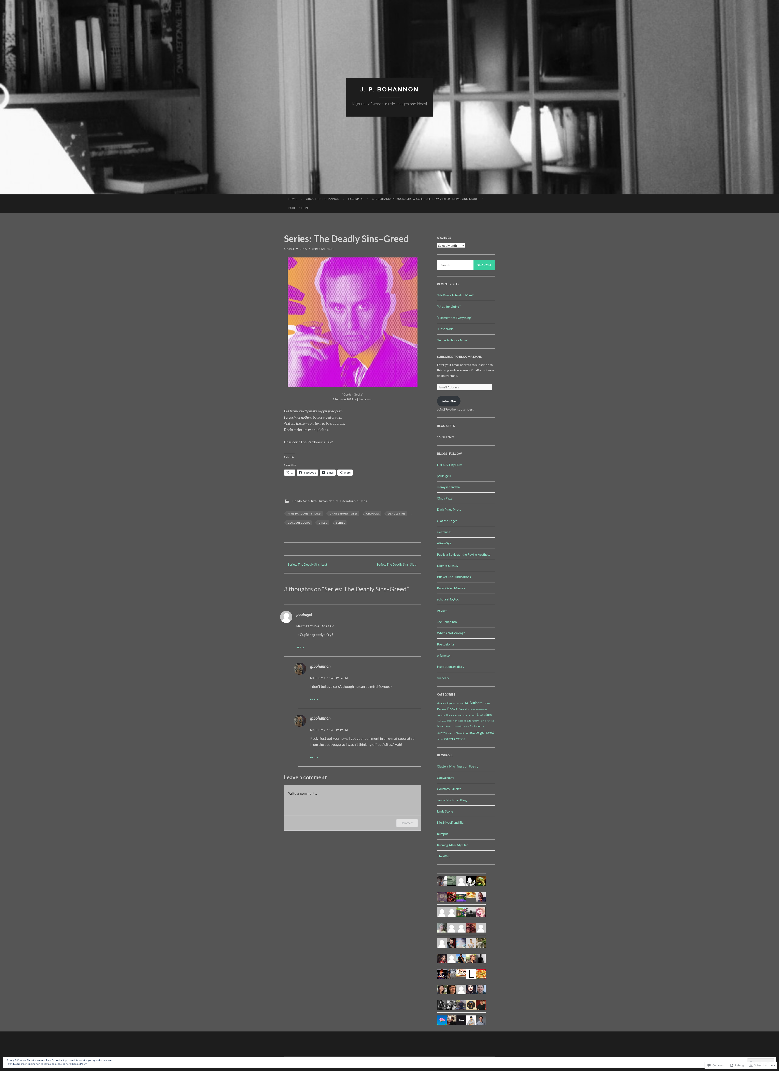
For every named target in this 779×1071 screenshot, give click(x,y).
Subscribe (449, 401)
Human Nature (328, 501)
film (313, 501)
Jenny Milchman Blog (452, 800)
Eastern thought (481, 710)
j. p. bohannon (389, 89)
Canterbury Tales (344, 513)
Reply (300, 647)
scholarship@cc (448, 599)
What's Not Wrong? (451, 633)
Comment (407, 823)
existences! (445, 532)
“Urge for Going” (449, 306)
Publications (299, 208)
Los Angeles (441, 721)
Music (440, 726)
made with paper (455, 720)
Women (439, 739)
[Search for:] (466, 265)
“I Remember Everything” (454, 317)
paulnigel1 (444, 476)
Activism (460, 703)
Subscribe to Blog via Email (459, 356)
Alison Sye (444, 543)
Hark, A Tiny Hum (449, 464)
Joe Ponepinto (447, 622)
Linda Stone (445, 811)
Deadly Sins (301, 501)
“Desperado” (446, 329)
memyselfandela (448, 487)
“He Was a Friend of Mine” (455, 295)
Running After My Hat (452, 845)
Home (292, 198)
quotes (362, 501)
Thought (460, 733)
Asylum (442, 610)
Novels (448, 726)
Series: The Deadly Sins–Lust (305, 564)
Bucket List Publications (454, 577)
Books (452, 709)
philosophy (458, 726)
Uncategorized (479, 732)
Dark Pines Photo (449, 509)
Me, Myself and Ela (450, 822)
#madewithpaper (446, 703)
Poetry (466, 726)
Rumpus (442, 834)
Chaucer (373, 513)
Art (466, 703)
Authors (475, 702)
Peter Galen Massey (451, 588)
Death (472, 710)
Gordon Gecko (299, 522)
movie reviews (487, 721)
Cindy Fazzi (445, 498)
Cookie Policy (79, 1063)
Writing (460, 739)
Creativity (463, 709)
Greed (323, 522)
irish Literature (469, 715)
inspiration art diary (450, 666)
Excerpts (355, 198)
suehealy (443, 678)
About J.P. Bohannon (322, 198)
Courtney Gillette (449, 789)
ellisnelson (444, 655)
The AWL (443, 856)
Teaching (451, 733)
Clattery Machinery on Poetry (457, 766)
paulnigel (304, 614)
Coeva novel (445, 777)
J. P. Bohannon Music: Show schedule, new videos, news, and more (425, 198)
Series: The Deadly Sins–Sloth (399, 564)
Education (441, 715)
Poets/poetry (477, 726)
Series (340, 522)
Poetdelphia (445, 644)
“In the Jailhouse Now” (452, 340)
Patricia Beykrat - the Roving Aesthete (463, 554)
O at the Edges (447, 521)
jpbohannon (323, 249)
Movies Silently (447, 565)
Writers (449, 739)
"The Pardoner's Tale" (305, 513)
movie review (471, 720)
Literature (347, 501)
